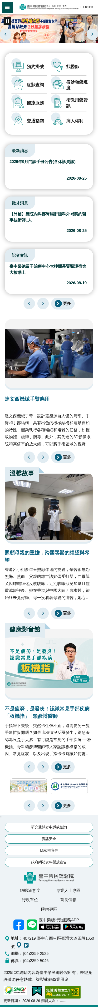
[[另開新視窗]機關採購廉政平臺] (28, 786)
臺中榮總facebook (18, 924)
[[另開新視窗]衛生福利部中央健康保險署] (69, 786)
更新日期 (11, 1001)
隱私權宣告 (49, 850)
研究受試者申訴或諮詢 (49, 827)
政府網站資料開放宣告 (49, 862)
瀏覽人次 (48, 1001)
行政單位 (30, 899)
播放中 (10, 150)
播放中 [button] (7, 21)
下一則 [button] (43, 805)
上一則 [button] (29, 805)
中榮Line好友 (32, 924)
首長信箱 (68, 899)
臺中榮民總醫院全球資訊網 (49, 7)
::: (1, 15)
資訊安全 (49, 839)
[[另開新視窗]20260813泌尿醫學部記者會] (49, 28)
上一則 (5, 34)
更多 (67, 303)
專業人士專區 (68, 890)
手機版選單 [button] (7, 7)
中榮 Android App (74, 926)
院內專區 (49, 909)
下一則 (92, 34)
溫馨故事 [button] (22, 473)
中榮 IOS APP (50, 926)
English (88, 6)
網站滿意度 (30, 890)
